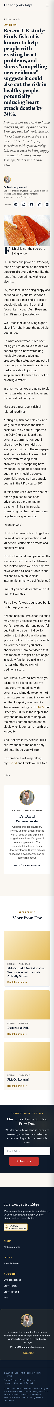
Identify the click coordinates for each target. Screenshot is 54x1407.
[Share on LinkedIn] (47, 204)
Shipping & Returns (13, 1383)
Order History (10, 1285)
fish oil (12, 763)
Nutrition (17, 19)
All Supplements (12, 1247)
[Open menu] (47, 5)
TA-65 (40, 707)
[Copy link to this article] (39, 204)
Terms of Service (27, 1380)
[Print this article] (23, 204)
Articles (7, 19)
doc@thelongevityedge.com (29, 1347)
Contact (29, 1383)
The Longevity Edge (18, 5)
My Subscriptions (12, 1280)
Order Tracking (11, 1291)
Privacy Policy (10, 1380)
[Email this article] (16, 204)
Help (6, 1297)
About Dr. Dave (11, 1263)
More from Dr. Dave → (27, 865)
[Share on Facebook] (31, 204)
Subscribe (23, 1161)
